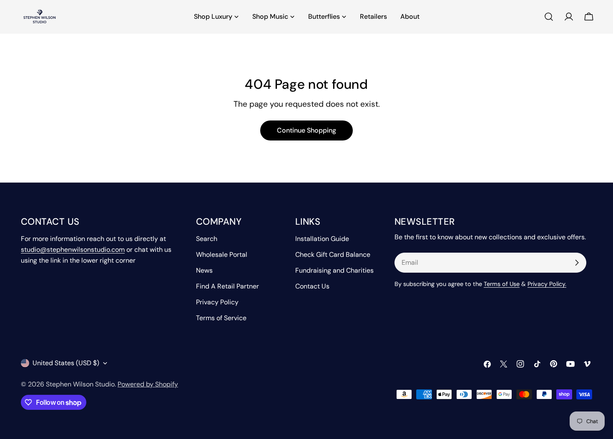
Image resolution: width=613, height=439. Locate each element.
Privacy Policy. (547, 284)
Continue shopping (306, 130)
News (204, 270)
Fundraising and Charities (334, 270)
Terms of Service (221, 318)
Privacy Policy (217, 302)
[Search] (548, 16)
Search (206, 238)
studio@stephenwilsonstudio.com (73, 249)
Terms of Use (502, 284)
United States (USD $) (66, 363)
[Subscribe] (576, 262)
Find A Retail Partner (227, 286)
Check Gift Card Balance (332, 254)
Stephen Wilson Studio (80, 384)
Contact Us (312, 286)
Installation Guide (322, 238)
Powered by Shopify (148, 384)
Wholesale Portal (221, 254)
